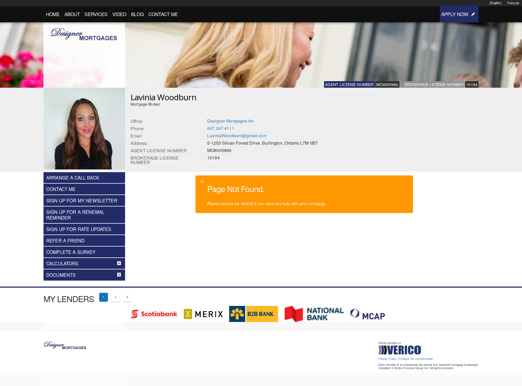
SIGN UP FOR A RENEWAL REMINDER (75, 215)
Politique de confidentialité (416, 359)
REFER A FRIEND (65, 240)
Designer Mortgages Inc (230, 121)
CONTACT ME (163, 14)
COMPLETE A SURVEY (71, 252)
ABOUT (72, 14)
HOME (53, 14)
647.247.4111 (220, 128)
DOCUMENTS (61, 275)
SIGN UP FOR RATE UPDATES (78, 229)
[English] (495, 3)
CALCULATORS (62, 263)
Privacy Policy (387, 359)
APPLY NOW (454, 14)
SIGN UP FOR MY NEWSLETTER (81, 200)
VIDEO (119, 14)
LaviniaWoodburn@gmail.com (237, 135)
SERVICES (96, 14)
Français (513, 3)
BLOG (137, 14)
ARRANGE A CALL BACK (72, 177)
